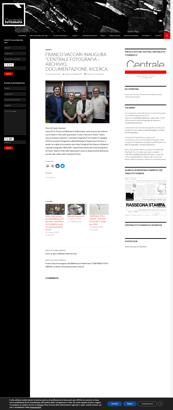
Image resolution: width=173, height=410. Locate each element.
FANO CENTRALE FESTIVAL (39, 35)
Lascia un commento (95, 74)
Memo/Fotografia (131, 35)
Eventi (102, 35)
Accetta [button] (114, 403)
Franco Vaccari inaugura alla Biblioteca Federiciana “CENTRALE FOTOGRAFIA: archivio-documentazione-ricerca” (77, 263)
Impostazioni (147, 403)
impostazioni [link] (35, 407)
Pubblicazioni (114, 35)
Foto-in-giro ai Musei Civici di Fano (61, 252)
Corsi (74, 35)
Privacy (40, 405)
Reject (130, 403)
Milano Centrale (60, 35)
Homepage (22, 35)
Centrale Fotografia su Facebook (143, 225)
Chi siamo (145, 35)
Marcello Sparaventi (73, 74)
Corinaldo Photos (89, 35)
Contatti (158, 35)
